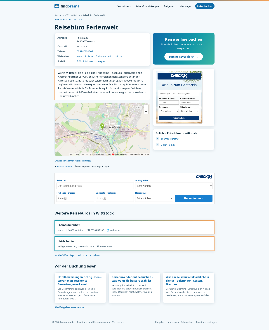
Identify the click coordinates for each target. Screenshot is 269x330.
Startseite (59, 15)
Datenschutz (187, 321)
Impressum (173, 321)
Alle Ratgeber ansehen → (69, 307)
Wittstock (75, 15)
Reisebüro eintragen (147, 6)
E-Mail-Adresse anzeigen (91, 61)
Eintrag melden (64, 166)
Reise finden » (179, 118)
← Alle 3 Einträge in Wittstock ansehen (77, 255)
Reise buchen (204, 6)
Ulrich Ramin (168, 144)
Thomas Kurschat (170, 138)
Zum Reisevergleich (183, 56)
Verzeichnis (124, 6)
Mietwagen (185, 6)
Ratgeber (169, 6)
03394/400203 (85, 51)
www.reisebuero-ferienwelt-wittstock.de (99, 56)
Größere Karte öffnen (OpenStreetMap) (72, 160)
